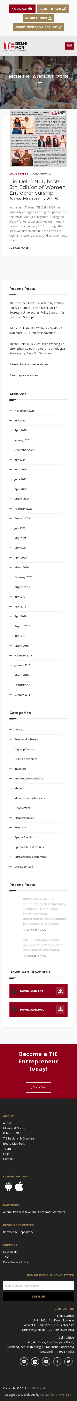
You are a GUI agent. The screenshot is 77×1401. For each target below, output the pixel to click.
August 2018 (22, 626)
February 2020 (23, 577)
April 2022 (20, 489)
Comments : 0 (41, 174)
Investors (20, 768)
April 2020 (20, 557)
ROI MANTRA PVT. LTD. (56, 1395)
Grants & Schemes (26, 759)
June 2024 (20, 469)
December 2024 (24, 450)
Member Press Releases (30, 798)
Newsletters (18, 174)
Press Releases (24, 817)
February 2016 (23, 685)
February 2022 (23, 508)
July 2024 (20, 459)
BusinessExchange (26, 739)
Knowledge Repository (29, 778)
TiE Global (38, 1388)
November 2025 (24, 410)
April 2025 (20, 430)
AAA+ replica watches (23, 375)
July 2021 (20, 528)
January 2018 (22, 665)
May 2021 (20, 538)
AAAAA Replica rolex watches (28, 364)
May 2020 (20, 548)
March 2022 (22, 499)
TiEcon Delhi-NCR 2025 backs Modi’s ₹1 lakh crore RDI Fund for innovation (35, 330)
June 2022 (20, 479)
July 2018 (20, 636)
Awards (19, 729)
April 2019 (20, 616)
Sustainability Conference (31, 857)
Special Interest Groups (29, 847)
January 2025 (22, 440)
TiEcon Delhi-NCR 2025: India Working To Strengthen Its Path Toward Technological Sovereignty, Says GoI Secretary (37, 348)
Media (18, 788)
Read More (21, 248)
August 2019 (22, 587)
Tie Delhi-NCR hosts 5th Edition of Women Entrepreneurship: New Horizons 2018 (37, 190)
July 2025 (20, 420)
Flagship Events (24, 749)
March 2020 (22, 567)
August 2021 (22, 518)
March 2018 (22, 645)
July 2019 (20, 597)
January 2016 (22, 694)
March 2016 (22, 675)
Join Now (38, 1087)
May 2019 (20, 606)
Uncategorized (24, 866)
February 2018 (23, 655)
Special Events (24, 837)
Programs (21, 827)
